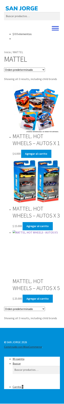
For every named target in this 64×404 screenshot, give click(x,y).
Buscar (17, 363)
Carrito (18, 387)
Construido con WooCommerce (23, 347)
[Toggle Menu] (55, 28)
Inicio (7, 52)
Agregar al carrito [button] (36, 153)
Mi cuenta (18, 359)
